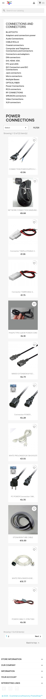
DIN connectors (13, 57)
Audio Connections (14, 38)
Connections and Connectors (19, 25)
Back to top (33, 642)
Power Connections (15, 86)
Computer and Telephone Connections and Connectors (19, 49)
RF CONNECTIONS (14, 92)
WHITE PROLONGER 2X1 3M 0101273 (23, 455)
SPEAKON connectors (16, 96)
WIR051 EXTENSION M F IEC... (23, 374)
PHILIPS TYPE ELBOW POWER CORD (23, 333)
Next (38, 636)
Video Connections (14, 99)
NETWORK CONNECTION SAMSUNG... (23, 210)
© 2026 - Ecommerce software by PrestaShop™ (22, 696)
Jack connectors (13, 73)
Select (16, 127)
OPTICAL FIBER (13, 83)
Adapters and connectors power (21, 35)
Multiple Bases (12, 79)
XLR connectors (13, 102)
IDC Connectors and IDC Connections (17, 68)
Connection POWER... (23, 414)
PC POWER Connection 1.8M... (23, 496)
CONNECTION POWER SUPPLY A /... (23, 169)
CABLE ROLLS (12, 42)
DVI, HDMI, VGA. (13, 61)
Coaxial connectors (15, 45)
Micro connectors (14, 76)
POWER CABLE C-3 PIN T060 (23, 619)
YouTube (10, 688)
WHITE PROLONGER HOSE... (23, 578)
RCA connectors (13, 89)
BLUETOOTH (12, 32)
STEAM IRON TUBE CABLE (23, 537)
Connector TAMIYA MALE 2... (23, 292)
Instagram (17, 688)
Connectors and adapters (17, 54)
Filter (36, 127)
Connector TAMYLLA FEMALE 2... (23, 251)
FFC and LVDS (12, 64)
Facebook (4, 688)
